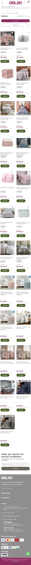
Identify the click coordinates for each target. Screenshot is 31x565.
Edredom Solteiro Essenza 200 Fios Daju (6, 397)
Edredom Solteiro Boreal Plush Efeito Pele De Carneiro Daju (6, 154)
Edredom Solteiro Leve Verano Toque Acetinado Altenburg (6, 293)
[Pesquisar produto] (2, 6)
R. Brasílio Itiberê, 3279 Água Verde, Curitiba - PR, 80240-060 (16, 508)
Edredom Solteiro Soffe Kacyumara (6, 223)
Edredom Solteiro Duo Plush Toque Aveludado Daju (23, 188)
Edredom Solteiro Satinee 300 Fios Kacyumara (6, 258)
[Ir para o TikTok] (5, 488)
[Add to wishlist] (12, 32)
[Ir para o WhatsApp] (11, 488)
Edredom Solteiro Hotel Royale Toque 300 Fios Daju (7, 362)
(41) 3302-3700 (9, 513)
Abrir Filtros (15, 20)
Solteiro (16, 13)
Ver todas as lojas (10, 519)
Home (2, 13)
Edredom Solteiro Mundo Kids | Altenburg (23, 83)
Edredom (11, 13)
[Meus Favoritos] (24, 3)
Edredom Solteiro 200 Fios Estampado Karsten (23, 223)
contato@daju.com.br (11, 516)
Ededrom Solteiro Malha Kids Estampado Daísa (22, 118)
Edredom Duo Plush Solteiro (7, 187)
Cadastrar (15, 468)
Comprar (4, 61)
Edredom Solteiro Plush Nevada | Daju (6, 49)
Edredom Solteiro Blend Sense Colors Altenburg (22, 49)
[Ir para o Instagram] (2, 488)
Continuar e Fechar (15, 563)
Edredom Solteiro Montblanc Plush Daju (5, 83)
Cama (6, 13)
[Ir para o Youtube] (8, 488)
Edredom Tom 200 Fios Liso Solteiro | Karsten (23, 327)
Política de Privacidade (15, 561)
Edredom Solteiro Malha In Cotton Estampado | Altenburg (23, 258)
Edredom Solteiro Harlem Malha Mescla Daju (23, 397)
